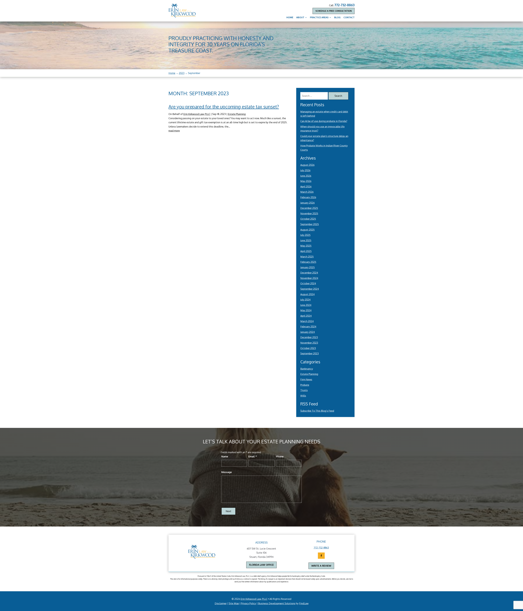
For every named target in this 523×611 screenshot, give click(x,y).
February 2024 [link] (308, 326)
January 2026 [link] (307, 202)
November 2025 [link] (309, 213)
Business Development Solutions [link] (276, 603)
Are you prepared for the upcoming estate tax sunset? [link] (223, 107)
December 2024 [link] (309, 272)
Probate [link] (304, 384)
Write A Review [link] (321, 565)
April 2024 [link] (306, 315)
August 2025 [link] (307, 229)
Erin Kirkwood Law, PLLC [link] (196, 114)
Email (252, 456)
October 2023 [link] (308, 348)
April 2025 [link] (306, 251)
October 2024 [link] (308, 283)
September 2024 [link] (309, 288)
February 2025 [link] (308, 261)
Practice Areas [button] (319, 17)
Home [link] (289, 17)
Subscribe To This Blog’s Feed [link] (317, 410)
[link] (182, 11)
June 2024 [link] (305, 305)
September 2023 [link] (309, 353)
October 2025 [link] (308, 218)
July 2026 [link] (305, 170)
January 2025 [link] (307, 267)
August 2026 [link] (307, 164)
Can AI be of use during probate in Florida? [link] (323, 121)
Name (224, 456)
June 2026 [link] (305, 175)
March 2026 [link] (307, 191)
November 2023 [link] (309, 342)
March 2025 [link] (307, 256)
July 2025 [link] (305, 234)
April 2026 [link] (305, 186)
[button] (321, 555)
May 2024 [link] (305, 310)
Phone (280, 456)
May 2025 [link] (305, 245)
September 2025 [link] (309, 224)
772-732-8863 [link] (344, 5)
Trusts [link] (304, 390)
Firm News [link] (306, 379)
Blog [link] (337, 17)
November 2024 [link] (309, 278)
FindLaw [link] (303, 603)
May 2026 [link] (305, 181)
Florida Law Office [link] (261, 564)
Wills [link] (303, 395)
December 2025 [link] (309, 208)
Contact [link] (349, 17)
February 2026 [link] (308, 197)
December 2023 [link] (309, 337)
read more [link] (174, 130)
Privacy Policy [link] (248, 603)
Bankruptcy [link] (306, 368)
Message (226, 472)
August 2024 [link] (307, 294)
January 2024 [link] (307, 331)
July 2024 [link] (305, 299)
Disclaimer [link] (221, 603)
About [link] (300, 17)
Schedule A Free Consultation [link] (333, 11)
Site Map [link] (234, 603)
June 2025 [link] (305, 240)
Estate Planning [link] (237, 114)
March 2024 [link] (307, 321)
